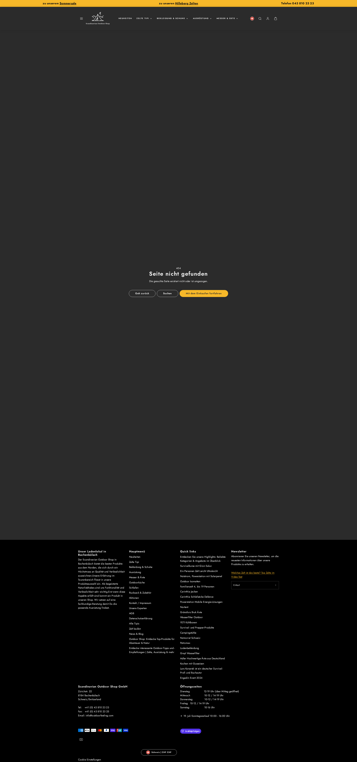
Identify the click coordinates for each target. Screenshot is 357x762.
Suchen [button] (167, 293)
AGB (131, 613)
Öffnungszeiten (191, 687)
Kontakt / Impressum (140, 603)
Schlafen (133, 588)
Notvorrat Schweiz (190, 638)
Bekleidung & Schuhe (171, 18)
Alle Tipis (134, 623)
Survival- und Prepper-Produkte (197, 627)
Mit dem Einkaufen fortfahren (204, 293)
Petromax (185, 643)
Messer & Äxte (226, 18)
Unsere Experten (138, 608)
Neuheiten (125, 18)
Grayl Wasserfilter (190, 653)
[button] (81, 18)
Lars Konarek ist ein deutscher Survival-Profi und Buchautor (201, 670)
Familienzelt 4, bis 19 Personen (197, 586)
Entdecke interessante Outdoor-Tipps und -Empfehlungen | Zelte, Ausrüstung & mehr (152, 650)
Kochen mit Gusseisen (192, 663)
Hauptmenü (137, 551)
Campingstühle (188, 633)
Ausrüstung (201, 18)
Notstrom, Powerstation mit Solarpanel (201, 576)
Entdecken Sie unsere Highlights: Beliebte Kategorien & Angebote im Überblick (203, 559)
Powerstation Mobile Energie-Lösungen (201, 602)
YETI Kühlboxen (188, 622)
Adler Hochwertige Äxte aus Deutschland (202, 658)
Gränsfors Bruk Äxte (191, 612)
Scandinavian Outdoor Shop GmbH (102, 687)
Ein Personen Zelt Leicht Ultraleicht (199, 571)
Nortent (184, 607)
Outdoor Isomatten (190, 581)
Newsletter (239, 551)
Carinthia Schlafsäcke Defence (196, 597)
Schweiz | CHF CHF (161, 752)
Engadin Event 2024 (191, 678)
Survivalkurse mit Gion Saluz (196, 566)
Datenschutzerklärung (140, 618)
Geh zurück (142, 293)
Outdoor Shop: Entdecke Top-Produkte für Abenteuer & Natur (151, 641)
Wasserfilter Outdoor (191, 617)
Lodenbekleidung (189, 648)
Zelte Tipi (143, 18)
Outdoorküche (137, 582)
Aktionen (134, 598)
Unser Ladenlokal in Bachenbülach (92, 553)
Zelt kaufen (135, 629)
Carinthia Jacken (189, 591)
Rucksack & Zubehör (140, 593)
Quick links (188, 551)
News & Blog (136, 634)
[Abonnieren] (276, 585)
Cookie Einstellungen (89, 759)
